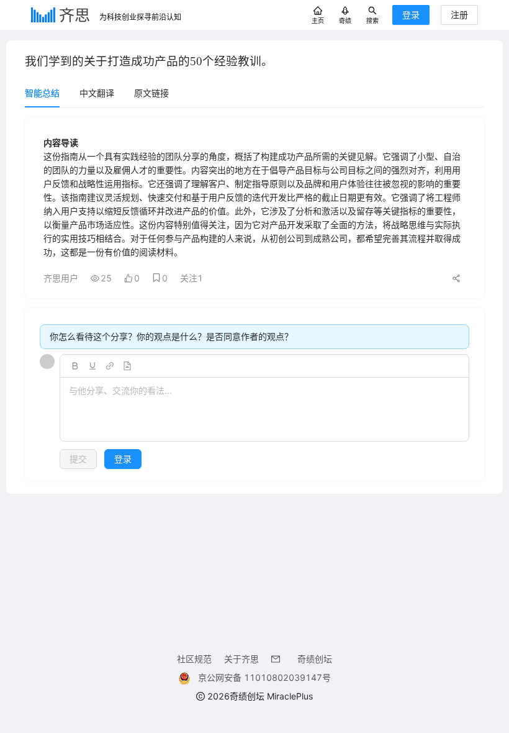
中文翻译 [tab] (96, 93)
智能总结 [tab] (42, 93)
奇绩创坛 (314, 658)
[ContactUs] (278, 658)
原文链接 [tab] (151, 93)
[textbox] (264, 410)
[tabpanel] (254, 299)
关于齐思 (241, 658)
